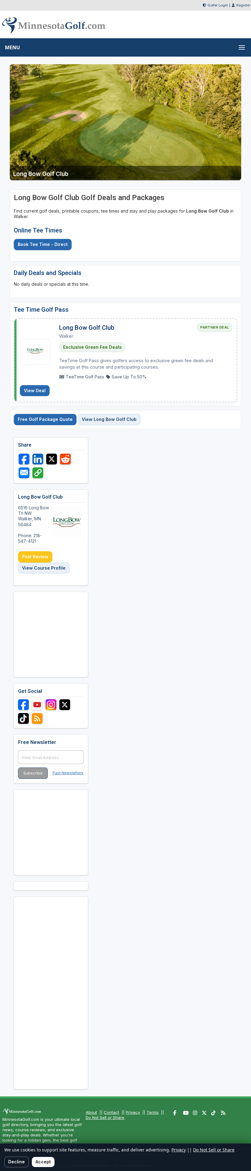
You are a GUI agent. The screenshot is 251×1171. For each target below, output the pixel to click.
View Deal (35, 390)
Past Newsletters (68, 773)
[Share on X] (51, 459)
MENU (12, 47)
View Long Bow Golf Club (109, 419)
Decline (16, 1161)
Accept (43, 1161)
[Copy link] (37, 472)
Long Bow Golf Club (86, 327)
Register (243, 5)
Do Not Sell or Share (105, 1117)
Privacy (133, 1112)
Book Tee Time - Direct (43, 244)
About (91, 1112)
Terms (153, 1112)
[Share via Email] (24, 472)
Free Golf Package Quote (45, 419)
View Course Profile (44, 568)
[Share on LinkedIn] (37, 459)
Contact (111, 1112)
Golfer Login (218, 5)
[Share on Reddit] (65, 459)
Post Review (35, 556)
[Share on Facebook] (24, 459)
